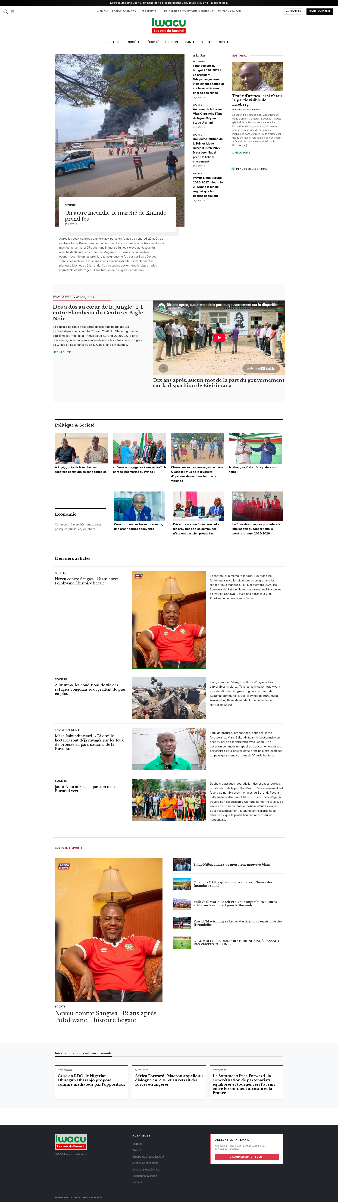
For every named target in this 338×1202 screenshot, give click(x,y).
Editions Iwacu (229, 11)
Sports (224, 42)
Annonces (293, 11)
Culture (207, 42)
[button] (13, 10)
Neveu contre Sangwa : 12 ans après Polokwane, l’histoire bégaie (86, 581)
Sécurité (152, 42)
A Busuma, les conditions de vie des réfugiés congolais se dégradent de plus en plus (90, 689)
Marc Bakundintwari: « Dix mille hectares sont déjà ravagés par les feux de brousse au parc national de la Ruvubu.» (89, 742)
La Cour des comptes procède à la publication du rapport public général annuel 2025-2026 (256, 528)
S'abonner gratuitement (247, 1157)
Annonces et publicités (146, 1169)
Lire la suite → (242, 152)
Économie (172, 42)
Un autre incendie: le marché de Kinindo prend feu (116, 216)
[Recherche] (6, 10)
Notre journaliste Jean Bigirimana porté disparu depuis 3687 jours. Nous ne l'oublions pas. (169, 2)
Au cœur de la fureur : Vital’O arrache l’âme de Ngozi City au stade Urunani (208, 115)
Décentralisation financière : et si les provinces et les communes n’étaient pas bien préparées (196, 528)
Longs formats (124, 11)
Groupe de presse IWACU (148, 1156)
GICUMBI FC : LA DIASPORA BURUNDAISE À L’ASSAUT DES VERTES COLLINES (237, 942)
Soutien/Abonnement (145, 1163)
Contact (137, 1182)
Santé (190, 42)
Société (134, 42)
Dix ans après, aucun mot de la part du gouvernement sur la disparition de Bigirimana (218, 383)
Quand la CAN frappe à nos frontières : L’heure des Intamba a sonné (233, 884)
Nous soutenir (320, 11)
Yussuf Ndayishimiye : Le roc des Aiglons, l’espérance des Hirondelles (238, 923)
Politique (115, 42)
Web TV (102, 11)
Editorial (137, 1143)
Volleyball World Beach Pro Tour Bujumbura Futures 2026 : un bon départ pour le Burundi (235, 903)
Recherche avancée (144, 1176)
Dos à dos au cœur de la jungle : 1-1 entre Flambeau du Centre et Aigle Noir (98, 313)
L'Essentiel (149, 11)
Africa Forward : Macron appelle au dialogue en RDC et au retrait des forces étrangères (169, 1080)
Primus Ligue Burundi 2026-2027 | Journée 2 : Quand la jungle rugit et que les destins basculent (208, 187)
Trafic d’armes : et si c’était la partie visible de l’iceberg (257, 100)
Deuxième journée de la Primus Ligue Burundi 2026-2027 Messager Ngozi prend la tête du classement (208, 150)
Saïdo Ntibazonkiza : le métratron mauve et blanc (232, 864)
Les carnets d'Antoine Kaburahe (187, 11)
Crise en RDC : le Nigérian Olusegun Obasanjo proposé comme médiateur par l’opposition (91, 1080)
